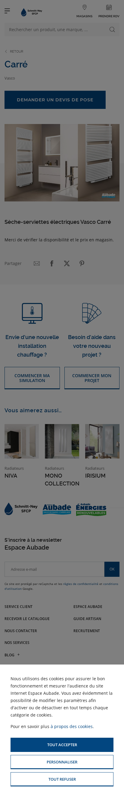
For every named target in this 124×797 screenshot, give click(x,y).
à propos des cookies (72, 726)
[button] (62, 745)
